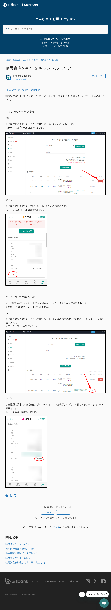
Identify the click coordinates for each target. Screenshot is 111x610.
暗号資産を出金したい (17, 544)
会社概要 (36, 581)
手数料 (45, 42)
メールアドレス (61, 45)
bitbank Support (12, 59)
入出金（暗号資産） (30, 59)
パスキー (47, 45)
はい (49, 512)
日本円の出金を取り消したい (20, 548)
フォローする (97, 76)
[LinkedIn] (15, 495)
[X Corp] (11, 495)
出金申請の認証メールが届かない (22, 553)
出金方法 (65, 42)
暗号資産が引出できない (18, 557)
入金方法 (54, 42)
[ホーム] (20, 6)
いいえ (64, 512)
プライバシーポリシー (54, 581)
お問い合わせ (74, 581)
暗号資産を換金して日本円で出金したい (26, 562)
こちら (56, 527)
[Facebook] (6, 495)
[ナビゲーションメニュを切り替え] (105, 5)
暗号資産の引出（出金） (50, 59)
